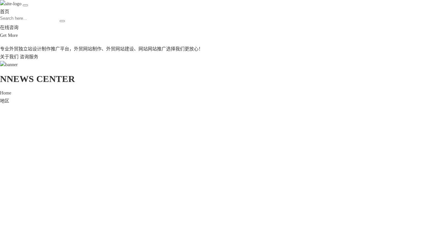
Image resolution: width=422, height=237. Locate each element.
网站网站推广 (152, 48)
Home (5, 93)
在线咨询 (9, 27)
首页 (4, 11)
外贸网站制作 (88, 48)
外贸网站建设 (120, 48)
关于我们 (9, 56)
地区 (4, 100)
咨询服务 (29, 56)
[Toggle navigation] (25, 5)
